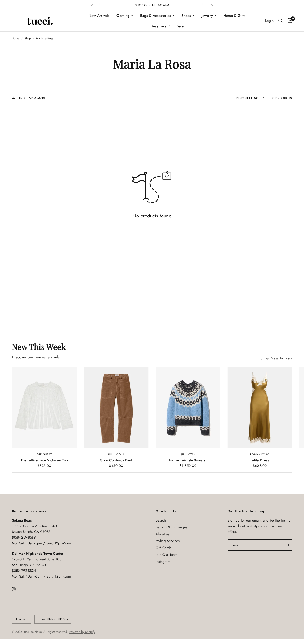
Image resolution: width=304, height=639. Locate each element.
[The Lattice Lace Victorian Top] (44, 407)
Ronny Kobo (260, 454)
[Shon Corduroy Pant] (116, 407)
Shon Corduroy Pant (116, 460)
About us (162, 534)
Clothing (122, 15)
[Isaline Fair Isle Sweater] (188, 407)
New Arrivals (99, 15)
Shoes (186, 15)
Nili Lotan (116, 454)
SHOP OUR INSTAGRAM (152, 5)
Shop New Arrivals (276, 358)
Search (161, 520)
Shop (27, 38)
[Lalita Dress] (260, 407)
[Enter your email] (287, 545)
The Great (44, 454)
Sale (180, 26)
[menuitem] (99, 15)
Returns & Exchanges (171, 527)
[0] (288, 20)
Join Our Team (166, 554)
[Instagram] (17, 589)
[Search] (280, 20)
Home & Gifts (234, 15)
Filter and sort (32, 98)
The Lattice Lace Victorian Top (44, 460)
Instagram (163, 561)
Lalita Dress (260, 460)
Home (15, 38)
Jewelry (207, 15)
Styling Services (168, 541)
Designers (158, 26)
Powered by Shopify (82, 632)
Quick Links (166, 511)
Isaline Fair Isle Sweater (188, 460)
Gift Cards (163, 547)
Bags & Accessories (155, 15)
